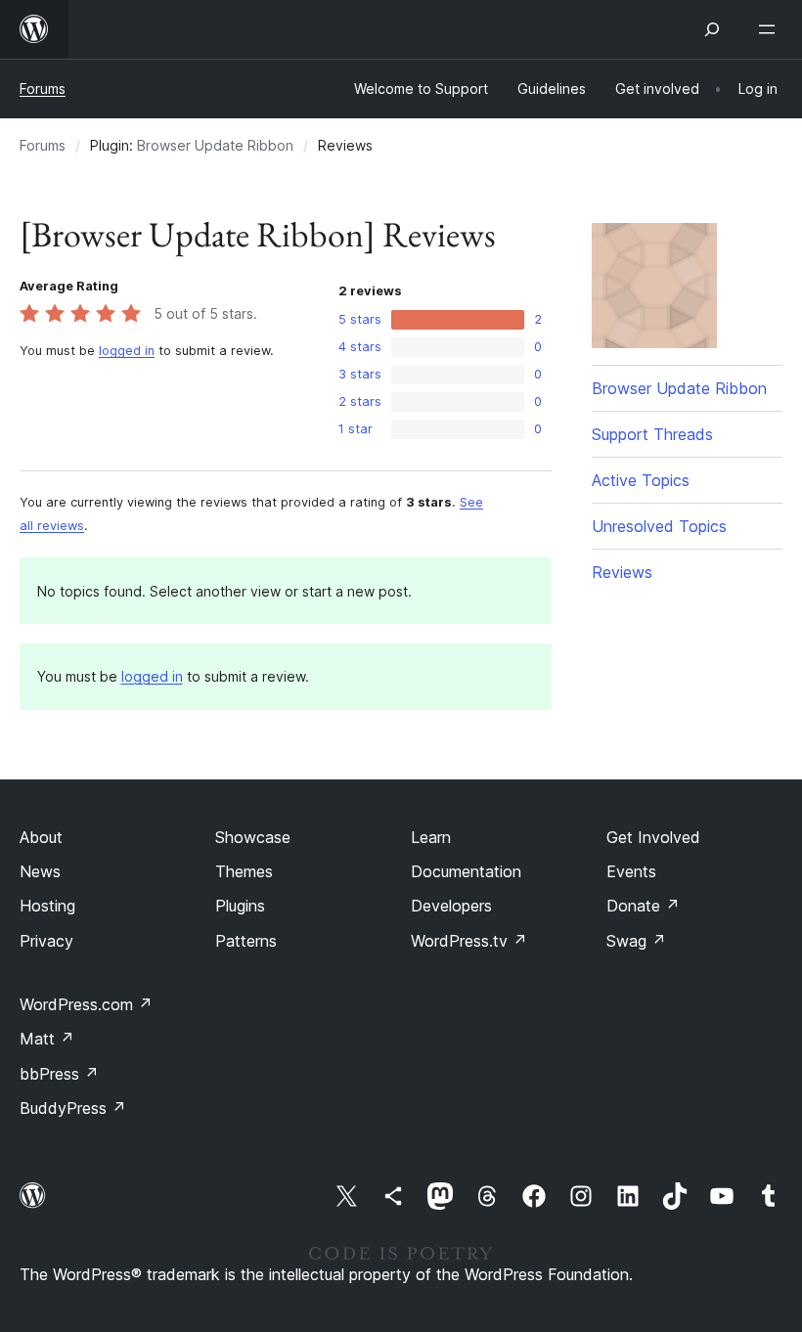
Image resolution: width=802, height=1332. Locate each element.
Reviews (622, 572)
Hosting (47, 905)
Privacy (46, 941)
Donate (643, 905)
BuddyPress (73, 1108)
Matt (47, 1038)
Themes (244, 871)
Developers (451, 905)
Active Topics (641, 480)
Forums (43, 88)
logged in (127, 350)
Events (631, 871)
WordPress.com (86, 1004)
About (41, 837)
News (40, 871)
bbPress (59, 1074)
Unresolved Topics (659, 526)
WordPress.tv (469, 941)
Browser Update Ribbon (215, 145)
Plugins (240, 905)
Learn (431, 837)
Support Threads (652, 434)
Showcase (252, 837)
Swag (636, 941)
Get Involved (653, 837)
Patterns (246, 941)
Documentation (466, 871)
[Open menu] (770, 29)
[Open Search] (712, 29)
